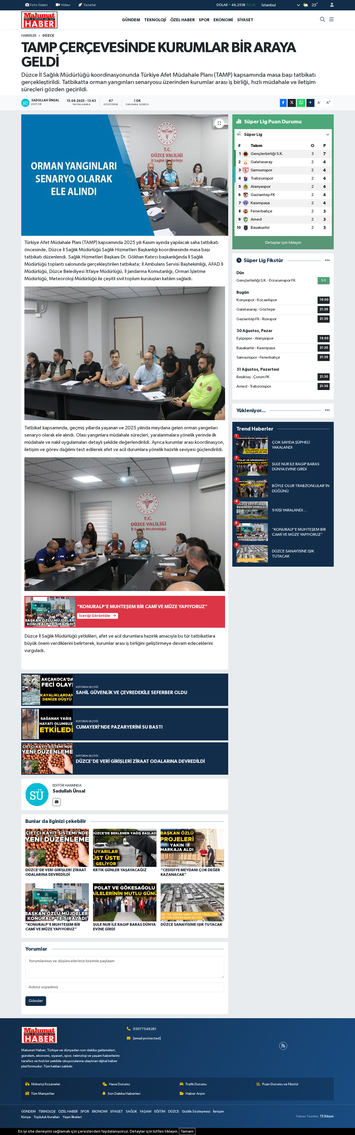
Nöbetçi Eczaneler (45, 1084)
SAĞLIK (131, 1111)
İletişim (218, 1111)
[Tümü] (327, 411)
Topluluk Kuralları (47, 1117)
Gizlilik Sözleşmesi (196, 1111)
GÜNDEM (131, 20)
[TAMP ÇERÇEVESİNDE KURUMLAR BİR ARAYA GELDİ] (124, 175)
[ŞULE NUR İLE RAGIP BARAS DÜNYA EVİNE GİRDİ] (124, 902)
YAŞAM (145, 1111)
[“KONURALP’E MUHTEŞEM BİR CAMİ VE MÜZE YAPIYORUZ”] (57, 902)
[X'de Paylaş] (292, 103)
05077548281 (144, 1029)
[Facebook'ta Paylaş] (283, 103)
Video (65, 5)
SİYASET (245, 20)
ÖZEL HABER (182, 20)
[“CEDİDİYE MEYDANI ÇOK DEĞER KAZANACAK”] (192, 848)
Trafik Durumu (196, 1084)
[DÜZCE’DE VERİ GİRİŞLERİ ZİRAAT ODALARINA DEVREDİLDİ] (57, 848)
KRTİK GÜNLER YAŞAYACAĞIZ (120, 870)
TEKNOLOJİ (155, 20)
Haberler (28, 35)
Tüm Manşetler (43, 1093)
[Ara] (322, 20)
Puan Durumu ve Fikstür (280, 1084)
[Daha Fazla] (310, 103)
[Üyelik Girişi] (330, 5)
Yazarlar (89, 5)
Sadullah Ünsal (69, 791)
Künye (26, 1117)
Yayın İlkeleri (72, 1117)
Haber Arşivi (195, 1093)
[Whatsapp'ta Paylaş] (301, 103)
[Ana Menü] (331, 20)
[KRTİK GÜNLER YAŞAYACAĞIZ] (124, 848)
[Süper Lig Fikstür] (327, 260)
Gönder (36, 1001)
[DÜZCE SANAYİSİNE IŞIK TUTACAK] (192, 902)
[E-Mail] (57, 802)
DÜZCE (48, 35)
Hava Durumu (119, 1084)
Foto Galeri (39, 5)
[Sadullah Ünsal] (37, 794)
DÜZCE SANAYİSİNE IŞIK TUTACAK (191, 924)
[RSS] (283, 1046)
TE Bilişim (327, 1116)
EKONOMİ (223, 20)
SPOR (204, 20)
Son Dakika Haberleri (124, 1093)
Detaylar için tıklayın (283, 243)
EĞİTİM (159, 1111)
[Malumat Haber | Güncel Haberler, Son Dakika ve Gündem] (39, 20)
